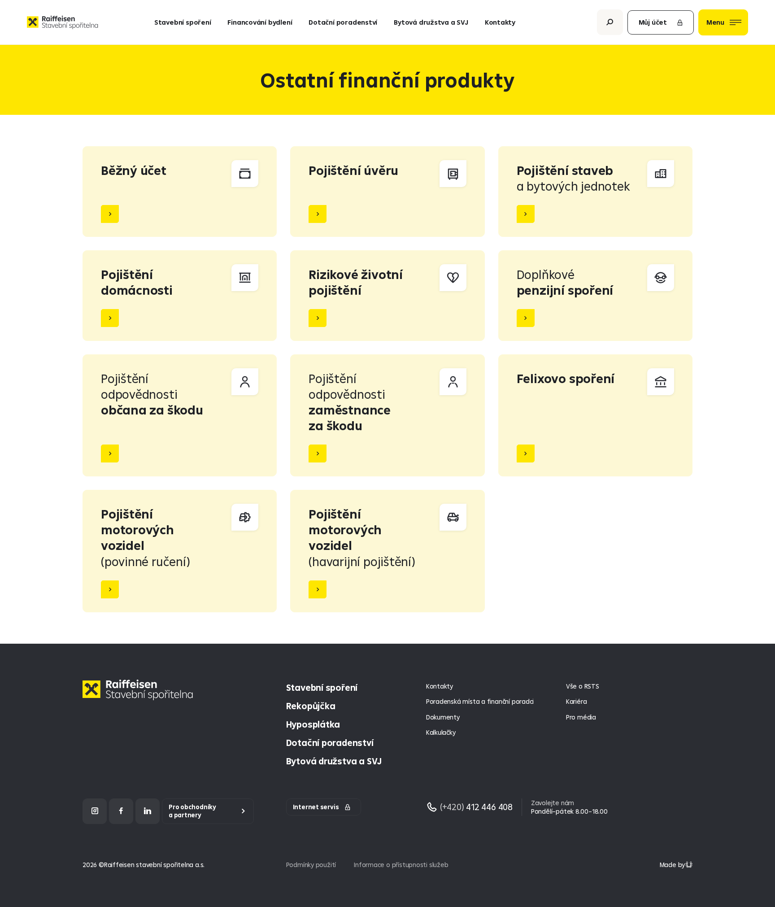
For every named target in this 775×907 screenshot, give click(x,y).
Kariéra (576, 701)
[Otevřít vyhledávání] (610, 22)
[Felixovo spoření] (595, 415)
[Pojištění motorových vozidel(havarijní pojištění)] (387, 550)
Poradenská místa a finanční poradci (480, 701)
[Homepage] (140, 697)
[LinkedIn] (147, 811)
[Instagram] (95, 811)
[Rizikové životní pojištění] (387, 295)
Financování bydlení (259, 22)
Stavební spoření (182, 22)
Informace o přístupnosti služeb (401, 864)
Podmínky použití (311, 864)
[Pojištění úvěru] (387, 191)
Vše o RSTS (582, 686)
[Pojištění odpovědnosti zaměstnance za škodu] (387, 415)
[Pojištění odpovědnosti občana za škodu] (179, 415)
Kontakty (500, 22)
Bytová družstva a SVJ (431, 22)
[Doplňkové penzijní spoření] (595, 295)
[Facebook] (121, 811)
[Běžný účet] (179, 191)
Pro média (581, 717)
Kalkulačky (441, 732)
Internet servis (316, 807)
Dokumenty (443, 717)
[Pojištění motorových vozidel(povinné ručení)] (179, 550)
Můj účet (653, 22)
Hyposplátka (313, 724)
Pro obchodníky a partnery (192, 811)
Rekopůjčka (310, 705)
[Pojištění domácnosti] (179, 295)
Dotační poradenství (343, 22)
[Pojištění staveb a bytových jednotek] (595, 191)
